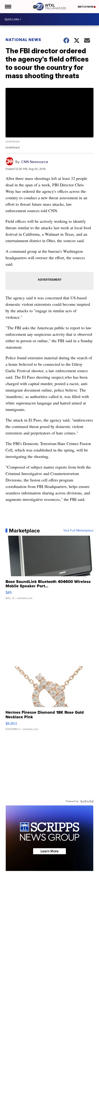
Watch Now (86, 6)
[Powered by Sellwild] (86, 801)
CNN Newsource (34, 162)
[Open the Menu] (7, 6)
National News (23, 39)
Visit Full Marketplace (78, 530)
